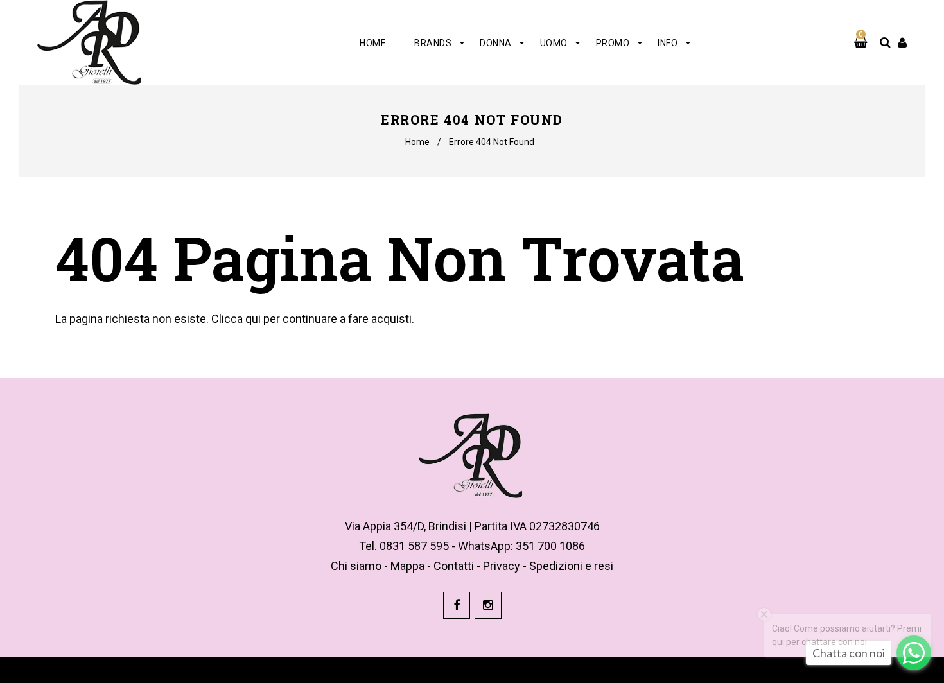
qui (253, 318)
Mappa (407, 566)
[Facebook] (456, 605)
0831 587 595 (414, 546)
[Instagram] (488, 605)
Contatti (453, 566)
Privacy (501, 566)
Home (417, 142)
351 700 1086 (550, 546)
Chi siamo (356, 566)
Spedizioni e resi (571, 566)
